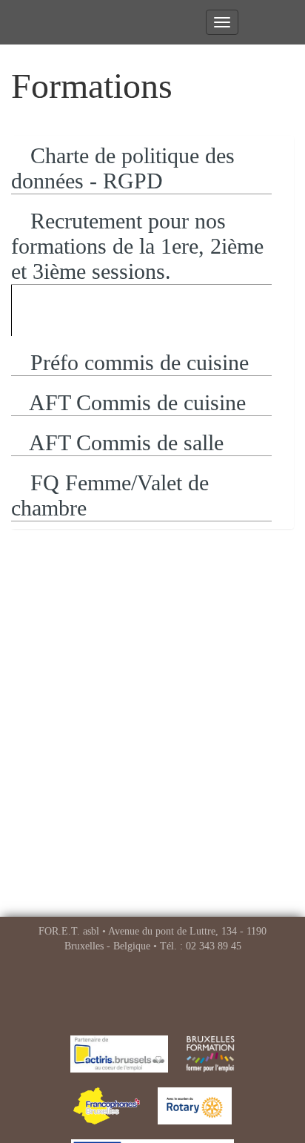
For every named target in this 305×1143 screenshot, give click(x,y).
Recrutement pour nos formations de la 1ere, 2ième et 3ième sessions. (137, 245)
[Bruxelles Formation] (210, 1054)
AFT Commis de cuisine (135, 402)
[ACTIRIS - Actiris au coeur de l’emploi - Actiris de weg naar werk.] (119, 1054)
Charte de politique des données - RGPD (123, 168)
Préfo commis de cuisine (136, 362)
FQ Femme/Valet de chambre (110, 495)
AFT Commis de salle (124, 442)
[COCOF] (106, 1106)
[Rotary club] (194, 1106)
